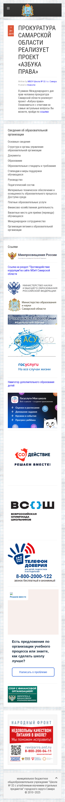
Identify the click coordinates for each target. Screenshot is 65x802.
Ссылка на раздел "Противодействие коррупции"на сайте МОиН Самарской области (29, 270)
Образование (15, 160)
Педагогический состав (21, 185)
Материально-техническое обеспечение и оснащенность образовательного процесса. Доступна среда (32, 193)
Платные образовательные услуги (27, 202)
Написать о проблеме (33, 672)
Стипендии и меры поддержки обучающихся (25, 172)
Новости (31, 85)
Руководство (15, 179)
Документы (14, 155)
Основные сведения (19, 141)
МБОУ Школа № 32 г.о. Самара (42, 81)
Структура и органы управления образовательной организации (25, 148)
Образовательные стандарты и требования (32, 166)
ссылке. (44, 111)
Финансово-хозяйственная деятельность (30, 207)
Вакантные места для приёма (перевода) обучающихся (31, 214)
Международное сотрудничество (27, 221)
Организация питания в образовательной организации (30, 228)
